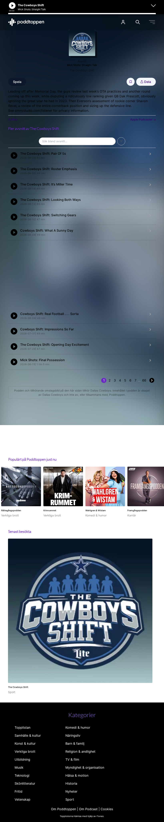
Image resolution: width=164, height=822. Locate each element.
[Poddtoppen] (26, 22)
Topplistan (22, 727)
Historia (71, 783)
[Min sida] (123, 22)
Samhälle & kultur (28, 735)
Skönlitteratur (25, 783)
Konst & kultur (25, 743)
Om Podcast (88, 809)
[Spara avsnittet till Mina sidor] (131, 82)
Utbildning (22, 759)
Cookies (107, 809)
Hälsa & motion (76, 775)
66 (144, 380)
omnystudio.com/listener (33, 111)
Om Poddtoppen (63, 809)
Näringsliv (72, 735)
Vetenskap (22, 799)
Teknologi (22, 775)
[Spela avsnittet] (14, 155)
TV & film (72, 759)
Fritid (18, 791)
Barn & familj (74, 743)
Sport (69, 799)
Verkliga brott (25, 751)
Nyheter (71, 791)
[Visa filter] (121, 141)
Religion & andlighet (80, 751)
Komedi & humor (77, 727)
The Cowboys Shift (82, 70)
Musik (19, 767)
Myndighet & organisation (84, 767)
